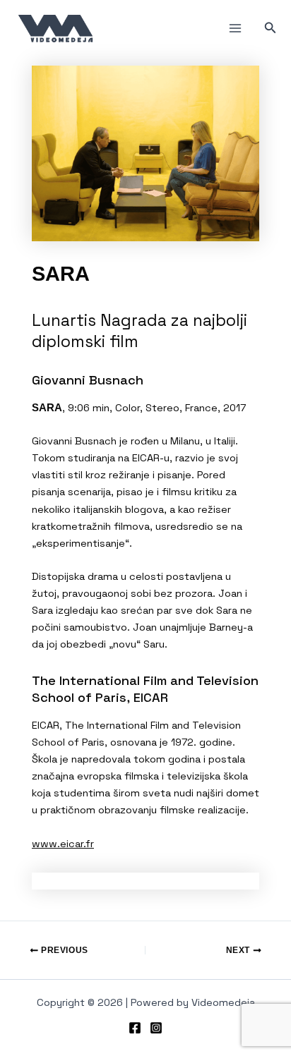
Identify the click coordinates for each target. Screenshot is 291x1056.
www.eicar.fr (63, 843)
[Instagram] (156, 1027)
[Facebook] (135, 1027)
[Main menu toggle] (235, 28)
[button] (270, 28)
